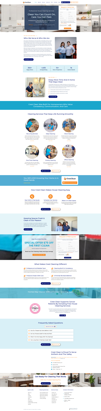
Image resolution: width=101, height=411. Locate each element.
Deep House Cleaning (44, 394)
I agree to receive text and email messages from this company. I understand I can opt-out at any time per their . (68, 22)
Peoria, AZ (53, 398)
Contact (29, 395)
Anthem (60, 357)
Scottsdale (72, 357)
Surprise (67, 357)
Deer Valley (64, 357)
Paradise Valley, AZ (55, 396)
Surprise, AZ (54, 402)
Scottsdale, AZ (54, 399)
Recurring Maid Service (44, 392)
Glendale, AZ (54, 395)
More (59, 2)
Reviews (29, 404)
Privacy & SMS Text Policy (32, 402)
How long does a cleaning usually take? (40, 340)
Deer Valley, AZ (54, 394)
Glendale (55, 358)
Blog (29, 394)
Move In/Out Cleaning (44, 395)
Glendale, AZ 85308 (68, 393)
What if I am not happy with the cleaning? (41, 336)
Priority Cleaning (43, 398)
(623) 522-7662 (55, 364)
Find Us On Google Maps (55, 360)
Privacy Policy (62, 23)
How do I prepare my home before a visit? (41, 330)
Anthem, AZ (54, 392)
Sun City (58, 358)
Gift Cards (30, 399)
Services (43, 2)
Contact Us (48, 2)
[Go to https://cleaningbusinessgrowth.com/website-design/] (64, 409)
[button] (50, 330)
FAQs (52, 2)
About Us (39, 2)
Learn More (32, 140)
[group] (30, 68)
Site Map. (39, 409)
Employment (30, 401)
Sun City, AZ (54, 401)
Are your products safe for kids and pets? (41, 333)
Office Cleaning (42, 396)
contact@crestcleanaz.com (57, 362)
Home (36, 2)
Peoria (57, 357)
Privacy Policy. (34, 409)
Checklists (55, 2)
